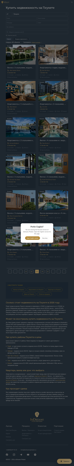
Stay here (44, 238)
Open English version (32, 238)
